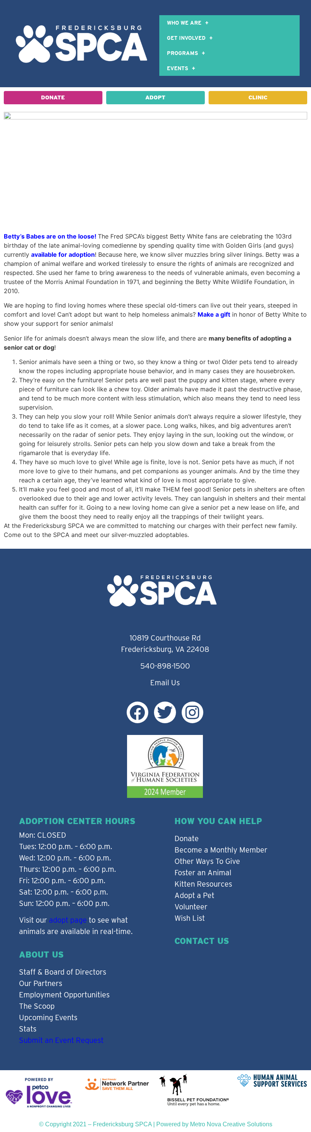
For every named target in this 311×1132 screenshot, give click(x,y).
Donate (186, 838)
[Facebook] (137, 712)
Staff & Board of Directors (62, 972)
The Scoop (37, 1006)
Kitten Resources (203, 884)
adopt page (68, 920)
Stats (27, 1028)
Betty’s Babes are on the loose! (50, 236)
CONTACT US (201, 941)
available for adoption (63, 254)
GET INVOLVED (186, 38)
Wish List (189, 918)
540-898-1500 (165, 665)
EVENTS (177, 68)
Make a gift (214, 314)
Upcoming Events (48, 1017)
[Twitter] (165, 712)
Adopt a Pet (194, 895)
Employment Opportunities (64, 994)
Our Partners (40, 983)
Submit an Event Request (61, 1040)
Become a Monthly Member (220, 849)
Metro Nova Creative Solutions (231, 1124)
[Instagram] (192, 712)
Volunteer (190, 906)
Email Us (165, 682)
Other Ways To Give (207, 861)
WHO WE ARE (184, 23)
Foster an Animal (202, 872)
